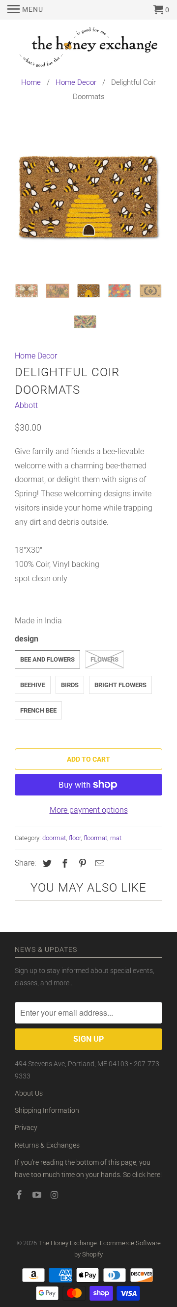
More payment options (89, 810)
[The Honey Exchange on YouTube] (37, 1195)
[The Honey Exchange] (88, 49)
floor (75, 838)
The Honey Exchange (67, 1243)
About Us (29, 1093)
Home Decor (36, 355)
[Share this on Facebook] (63, 863)
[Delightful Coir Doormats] (88, 198)
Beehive (32, 685)
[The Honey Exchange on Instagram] (55, 1195)
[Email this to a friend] (98, 863)
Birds (70, 685)
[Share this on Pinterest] (81, 863)
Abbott (26, 405)
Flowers (104, 659)
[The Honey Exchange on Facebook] (20, 1195)
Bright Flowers (120, 685)
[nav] (25, 10)
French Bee (38, 710)
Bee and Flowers (47, 659)
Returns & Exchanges (47, 1145)
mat (115, 838)
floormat (95, 838)
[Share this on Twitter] (46, 863)
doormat (54, 838)
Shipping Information (47, 1110)
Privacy (26, 1127)
